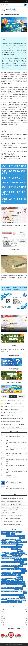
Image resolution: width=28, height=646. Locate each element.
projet (21, 589)
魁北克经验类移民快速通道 (13, 535)
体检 (3, 574)
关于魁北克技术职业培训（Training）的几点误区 (13, 424)
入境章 (19, 584)
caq (25, 560)
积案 (17, 552)
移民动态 (3, 609)
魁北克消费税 (20, 545)
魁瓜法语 (24, 570)
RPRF (24, 569)
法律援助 (22, 596)
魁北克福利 (4, 554)
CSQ (14, 539)
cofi (25, 591)
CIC (9, 600)
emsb (16, 580)
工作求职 (3, 618)
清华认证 (8, 547)
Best (19, 600)
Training (22, 535)
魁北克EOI (20, 576)
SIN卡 (25, 541)
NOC (9, 534)
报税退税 (9, 572)
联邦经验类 (17, 562)
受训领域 (13, 532)
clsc (10, 554)
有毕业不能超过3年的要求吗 (11, 477)
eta (24, 584)
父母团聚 (18, 569)
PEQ (13, 534)
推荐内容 (3, 622)
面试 (12, 552)
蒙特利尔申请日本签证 (12, 591)
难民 (9, 584)
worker (19, 547)
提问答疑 (3, 613)
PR (18, 543)
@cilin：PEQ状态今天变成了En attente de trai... (15, 436)
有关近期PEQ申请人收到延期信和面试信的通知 (13, 406)
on (20, 598)
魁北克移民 (24, 563)
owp (19, 574)
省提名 (14, 574)
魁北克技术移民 (5, 532)
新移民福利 (22, 552)
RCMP (15, 602)
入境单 (12, 569)
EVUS (3, 587)
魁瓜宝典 (3, 624)
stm (17, 598)
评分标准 (22, 537)
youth (21, 580)
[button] (25, 317)
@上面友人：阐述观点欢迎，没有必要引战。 (14, 482)
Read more (4, 330)
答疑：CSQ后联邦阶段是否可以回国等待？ (12, 427)
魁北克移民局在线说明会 (7, 562)
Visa (25, 554)
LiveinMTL (17, 582)
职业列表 (21, 550)
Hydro (17, 587)
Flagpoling (10, 582)
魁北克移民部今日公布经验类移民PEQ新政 (12, 409)
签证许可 (3, 616)
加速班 (3, 591)
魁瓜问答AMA (10, 587)
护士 (14, 554)
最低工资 (8, 574)
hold (25, 598)
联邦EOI (11, 558)
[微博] (25, 1)
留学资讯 (3, 611)
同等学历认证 (10, 565)
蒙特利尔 (19, 539)
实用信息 (3, 620)
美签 (3, 547)
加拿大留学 (4, 541)
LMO (25, 558)
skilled (14, 547)
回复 (25, 351)
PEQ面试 (4, 595)
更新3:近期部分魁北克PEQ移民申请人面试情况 (12, 418)
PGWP (3, 565)
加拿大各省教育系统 (6, 556)
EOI (13, 578)
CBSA (14, 600)
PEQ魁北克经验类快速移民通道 (9, 415)
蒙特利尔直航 (19, 578)
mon (16, 589)
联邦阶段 (20, 554)
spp (21, 558)
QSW (22, 587)
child (3, 602)
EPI (21, 565)
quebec (3, 582)
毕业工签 (15, 548)
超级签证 (4, 578)
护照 (8, 543)
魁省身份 (13, 543)
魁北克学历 (19, 532)
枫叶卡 (3, 539)
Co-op (14, 584)
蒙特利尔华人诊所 (16, 556)
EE (11, 580)
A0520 (17, 567)
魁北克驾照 (19, 541)
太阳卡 (3, 534)
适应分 (23, 582)
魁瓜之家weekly (21, 572)
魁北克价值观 (5, 558)
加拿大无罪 (9, 602)
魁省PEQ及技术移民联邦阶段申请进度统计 (12, 412)
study (3, 572)
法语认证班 (16, 595)
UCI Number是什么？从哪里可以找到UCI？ (12, 421)
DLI (20, 548)
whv (7, 580)
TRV (3, 580)
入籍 (14, 572)
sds (17, 558)
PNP (3, 552)
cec (22, 562)
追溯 (8, 552)
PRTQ (22, 594)
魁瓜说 (20, 591)
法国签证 (4, 584)
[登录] (26, 1)
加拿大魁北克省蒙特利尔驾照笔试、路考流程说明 (13, 400)
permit (17, 565)
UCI (9, 578)
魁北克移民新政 (19, 560)
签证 (3, 543)
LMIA (20, 602)
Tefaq (9, 539)
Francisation (11, 598)
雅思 (25, 593)
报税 (24, 585)
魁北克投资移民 (5, 569)
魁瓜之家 (4, 1)
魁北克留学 (11, 541)
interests (24, 600)
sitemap (20, 644)
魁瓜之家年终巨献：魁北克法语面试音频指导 (12, 403)
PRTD (10, 594)
